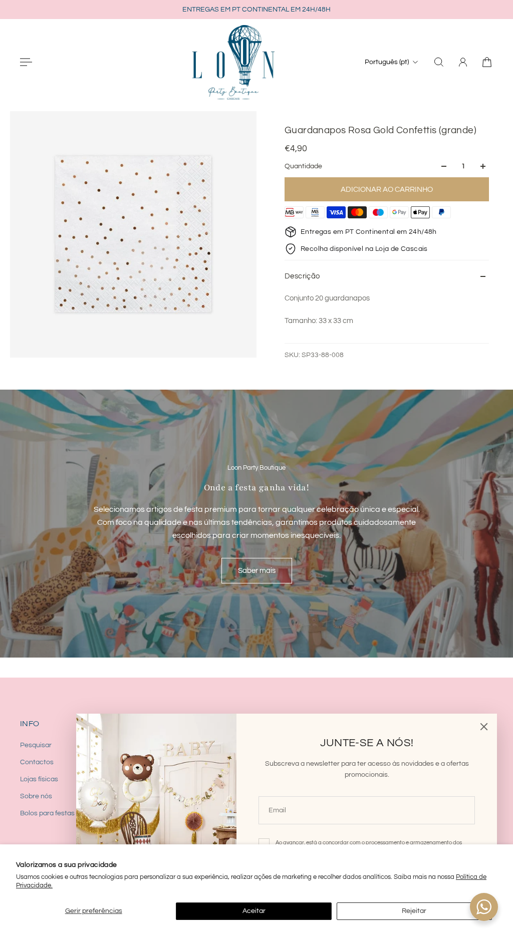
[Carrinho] (487, 62)
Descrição (302, 276)
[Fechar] (484, 727)
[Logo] (233, 62)
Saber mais (257, 570)
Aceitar (254, 910)
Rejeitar (414, 910)
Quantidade (303, 166)
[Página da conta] (463, 62)
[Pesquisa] (439, 62)
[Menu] (26, 62)
